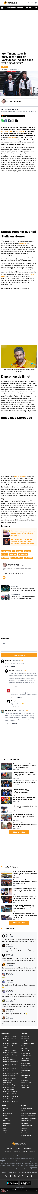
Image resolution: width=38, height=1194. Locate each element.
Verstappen (11, 8)
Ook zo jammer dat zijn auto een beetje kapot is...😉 (18, 986)
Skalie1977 (9, 954)
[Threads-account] (32, 1176)
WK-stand (29, 8)
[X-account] (6, 1176)
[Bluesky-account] (27, 1176)
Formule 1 (4, 66)
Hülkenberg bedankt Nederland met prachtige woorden (14, 1190)
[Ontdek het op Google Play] (12, 1183)
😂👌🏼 (4, 977)
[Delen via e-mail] (12, 120)
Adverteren (16, 1152)
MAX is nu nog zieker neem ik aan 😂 (14, 1014)
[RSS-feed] (23, 1176)
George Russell (19, 476)
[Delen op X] (9, 120)
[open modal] (36, 3)
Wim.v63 (9, 973)
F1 (5, 8)
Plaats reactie (19, 655)
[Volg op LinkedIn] (4, 577)
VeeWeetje (9, 980)
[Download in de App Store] (25, 1183)
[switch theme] (32, 3)
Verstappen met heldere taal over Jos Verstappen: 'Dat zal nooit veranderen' (23, 533)
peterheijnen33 (11, 1000)
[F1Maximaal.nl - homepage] (10, 2)
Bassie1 (8, 935)
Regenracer (10, 1009)
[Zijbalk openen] (2, 3)
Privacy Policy (27, 1148)
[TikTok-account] (19, 1176)
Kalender (20, 8)
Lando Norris (19, 131)
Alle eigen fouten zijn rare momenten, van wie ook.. (18, 1022)
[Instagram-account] (15, 1176)
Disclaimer (31, 1152)
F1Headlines (7, 1152)
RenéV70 (9, 944)
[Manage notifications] (3, 1190)
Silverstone (13, 554)
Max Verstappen (7, 131)
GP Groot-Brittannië (16, 557)
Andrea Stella (28, 557)
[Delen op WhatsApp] (2, 120)
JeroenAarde (10, 963)
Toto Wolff (12, 138)
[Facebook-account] (10, 1176)
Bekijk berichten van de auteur (14, 573)
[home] (2, 8)
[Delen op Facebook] (5, 120)
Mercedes (22, 243)
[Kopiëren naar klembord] (16, 120)
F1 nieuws (19, 551)
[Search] (29, 3)
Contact (24, 1152)
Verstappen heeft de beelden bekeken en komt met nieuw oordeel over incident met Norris (22, 541)
